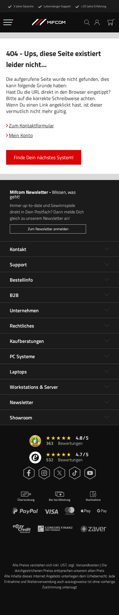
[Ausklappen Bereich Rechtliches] (106, 325)
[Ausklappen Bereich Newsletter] (106, 402)
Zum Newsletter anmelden (48, 229)
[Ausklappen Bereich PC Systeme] (106, 356)
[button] (99, 22)
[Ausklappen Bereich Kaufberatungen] (106, 341)
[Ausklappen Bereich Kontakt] (106, 249)
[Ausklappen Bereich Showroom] (106, 417)
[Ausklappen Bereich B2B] (106, 295)
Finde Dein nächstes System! (44, 157)
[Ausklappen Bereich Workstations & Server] (106, 387)
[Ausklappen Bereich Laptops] (106, 371)
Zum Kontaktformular (31, 125)
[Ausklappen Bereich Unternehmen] (106, 310)
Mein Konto (21, 135)
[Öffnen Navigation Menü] (8, 22)
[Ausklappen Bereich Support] (106, 264)
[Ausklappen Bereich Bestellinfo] (106, 279)
